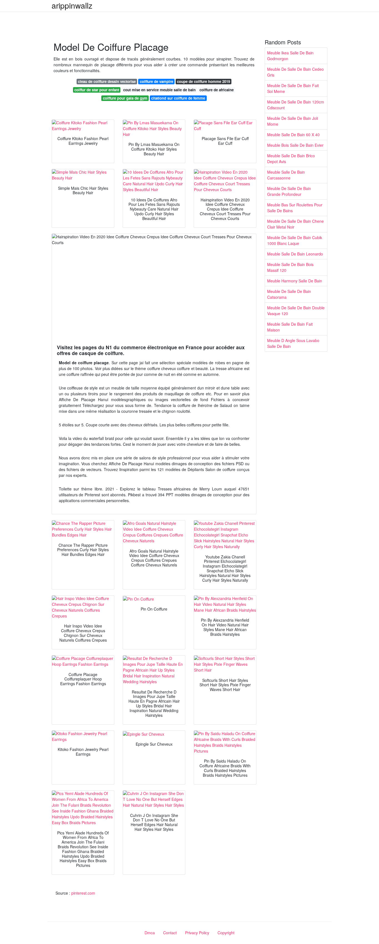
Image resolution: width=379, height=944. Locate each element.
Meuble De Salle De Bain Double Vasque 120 (296, 310)
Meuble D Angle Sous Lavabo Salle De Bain (293, 343)
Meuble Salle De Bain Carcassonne (286, 175)
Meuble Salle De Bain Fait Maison (290, 327)
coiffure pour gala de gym (125, 98)
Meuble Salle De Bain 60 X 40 (293, 134)
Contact (170, 932)
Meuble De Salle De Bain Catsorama (289, 294)
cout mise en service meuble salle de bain (159, 89)
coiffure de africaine (216, 89)
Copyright (226, 932)
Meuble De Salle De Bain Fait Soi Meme (293, 88)
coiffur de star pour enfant (96, 89)
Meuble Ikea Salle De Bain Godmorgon (290, 55)
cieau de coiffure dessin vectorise (107, 81)
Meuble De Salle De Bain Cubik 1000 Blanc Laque (294, 240)
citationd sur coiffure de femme (178, 98)
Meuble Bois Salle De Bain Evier (295, 145)
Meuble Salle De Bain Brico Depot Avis (291, 158)
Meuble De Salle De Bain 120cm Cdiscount (295, 104)
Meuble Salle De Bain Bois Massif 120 (290, 267)
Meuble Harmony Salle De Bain (294, 281)
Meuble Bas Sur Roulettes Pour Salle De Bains (294, 207)
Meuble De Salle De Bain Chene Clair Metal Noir (295, 224)
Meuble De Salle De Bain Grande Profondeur (289, 191)
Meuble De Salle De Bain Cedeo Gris (295, 72)
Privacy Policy (197, 932)
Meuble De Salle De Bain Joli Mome (292, 121)
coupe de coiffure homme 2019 (203, 81)
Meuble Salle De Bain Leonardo (295, 254)
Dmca (150, 932)
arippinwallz (72, 5)
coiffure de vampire (156, 81)
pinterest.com (83, 893)
